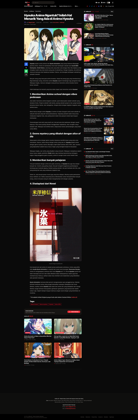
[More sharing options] (26, 74)
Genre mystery (43, 304)
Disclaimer (106, 416)
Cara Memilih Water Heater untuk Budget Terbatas (98, 151)
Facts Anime (38, 11)
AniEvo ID (74, 297)
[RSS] (103, 6)
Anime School (34, 304)
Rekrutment (88, 416)
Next (112, 11)
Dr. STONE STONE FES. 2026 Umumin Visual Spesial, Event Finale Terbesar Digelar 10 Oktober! (104, 26)
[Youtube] (96, 6)
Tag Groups (111, 416)
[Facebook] (89, 6)
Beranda (26, 11)
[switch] (108, 2)
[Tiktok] (94, 6)
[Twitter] (92, 6)
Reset (80, 23)
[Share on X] (26, 67)
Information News (59, 332)
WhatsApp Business (70, 408)
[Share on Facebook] (26, 64)
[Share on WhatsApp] (26, 71)
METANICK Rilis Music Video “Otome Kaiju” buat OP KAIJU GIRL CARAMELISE (104, 17)
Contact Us (100, 416)
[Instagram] (87, 6)
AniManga (31, 11)
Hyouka (51, 304)
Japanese (87, 82)
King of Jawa (32, 22)
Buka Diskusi (74, 311)
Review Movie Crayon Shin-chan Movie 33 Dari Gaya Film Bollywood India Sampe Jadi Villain (92, 121)
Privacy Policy (94, 416)
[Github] (101, 6)
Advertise (82, 416)
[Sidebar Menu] (112, 2)
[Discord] (98, 6)
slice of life (58, 304)
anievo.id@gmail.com (70, 406)
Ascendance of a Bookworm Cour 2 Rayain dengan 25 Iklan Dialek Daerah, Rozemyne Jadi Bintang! (37, 361)
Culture (87, 60)
